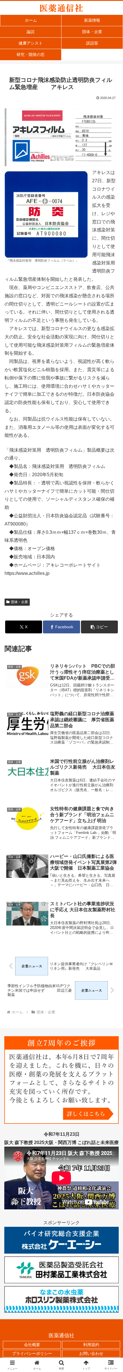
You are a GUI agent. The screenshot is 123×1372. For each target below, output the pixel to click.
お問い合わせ (91, 1353)
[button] (99, 627)
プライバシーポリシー (32, 1353)
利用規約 (91, 1344)
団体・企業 (19, 602)
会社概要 (32, 1344)
